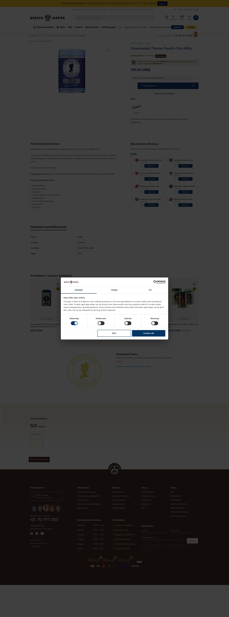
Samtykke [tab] (79, 290)
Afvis (114, 333)
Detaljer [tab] (114, 290)
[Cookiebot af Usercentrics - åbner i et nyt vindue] (155, 282)
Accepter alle (148, 333)
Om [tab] (150, 290)
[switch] (101, 323)
